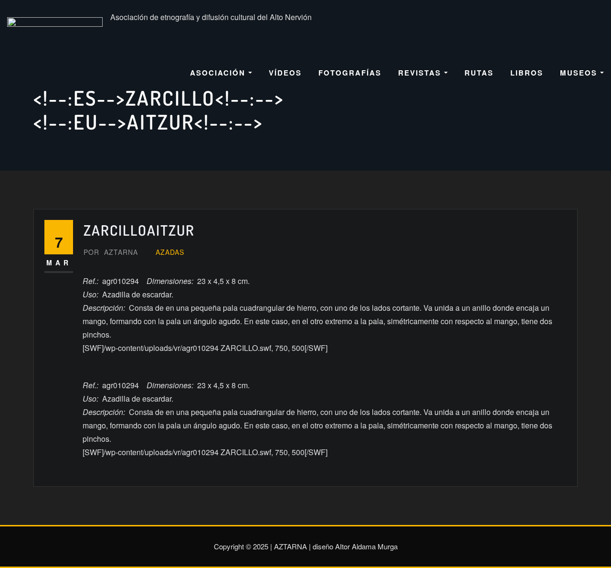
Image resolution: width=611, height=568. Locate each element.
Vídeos (285, 72)
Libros (526, 72)
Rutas (479, 72)
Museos (580, 72)
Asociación (219, 72)
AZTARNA (111, 252)
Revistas (421, 72)
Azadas (170, 252)
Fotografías (349, 72)
